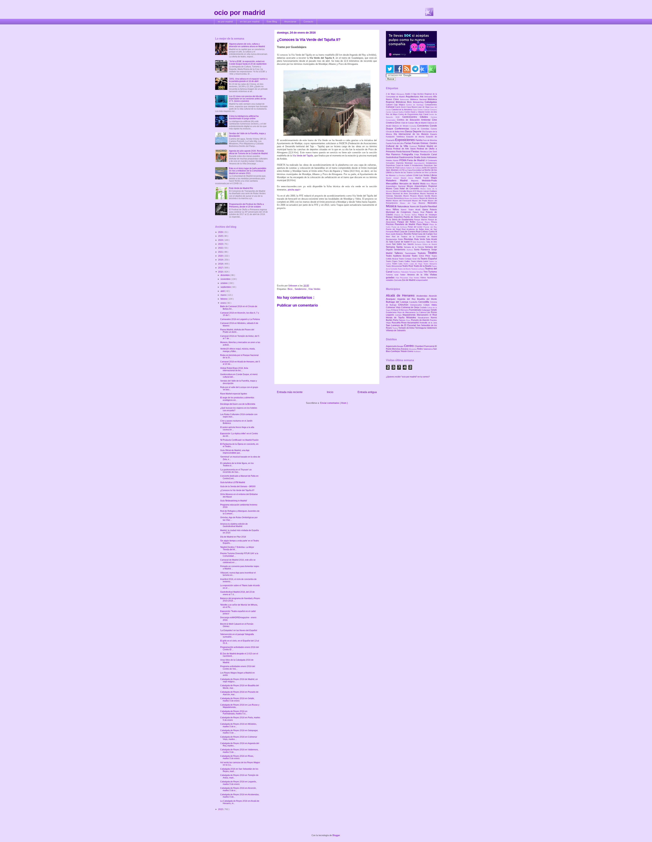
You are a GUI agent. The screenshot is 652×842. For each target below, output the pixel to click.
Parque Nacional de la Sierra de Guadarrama (411, 218)
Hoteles (389, 160)
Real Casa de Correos (405, 231)
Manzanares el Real (427, 315)
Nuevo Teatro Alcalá (411, 210)
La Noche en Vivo (421, 172)
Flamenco (396, 154)
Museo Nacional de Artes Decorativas (403, 193)
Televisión (405, 272)
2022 (220, 248)
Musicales (432, 203)
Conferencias (403, 128)
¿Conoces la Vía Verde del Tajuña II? (237, 490)
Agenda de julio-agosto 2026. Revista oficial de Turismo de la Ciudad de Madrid (248, 152)
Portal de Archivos (400, 227)
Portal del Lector (415, 227)
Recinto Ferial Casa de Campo (418, 234)
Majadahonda (410, 315)
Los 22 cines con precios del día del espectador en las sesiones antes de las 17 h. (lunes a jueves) (247, 98)
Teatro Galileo (404, 261)
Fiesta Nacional (403, 151)
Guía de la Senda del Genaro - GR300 (238, 486)
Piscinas (390, 224)
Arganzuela (391, 346)
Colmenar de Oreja (410, 307)
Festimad (414, 146)
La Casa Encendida (413, 170)
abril (223, 291)
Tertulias (419, 272)
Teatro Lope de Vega (413, 264)
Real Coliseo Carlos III (426, 231)
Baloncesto (405, 99)
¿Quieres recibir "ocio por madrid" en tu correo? (408, 377)
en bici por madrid (249, 21)
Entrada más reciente (290, 392)
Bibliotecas (401, 102)
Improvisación (420, 163)
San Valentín (409, 244)
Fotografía (408, 154)
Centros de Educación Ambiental (414, 120)
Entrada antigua (367, 392)
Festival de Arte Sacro (405, 149)
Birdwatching (419, 102)
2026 (220, 232)
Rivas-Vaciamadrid (410, 322)
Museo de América (411, 198)
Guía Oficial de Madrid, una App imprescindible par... (234, 451)
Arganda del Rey (407, 299)
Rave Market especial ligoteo (233, 394)
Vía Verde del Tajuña (303, 155)
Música (391, 206)
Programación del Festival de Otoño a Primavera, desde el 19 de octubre (246, 205)
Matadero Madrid (398, 180)
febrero (224, 299)
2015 (220, 809)
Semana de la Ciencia (414, 247)
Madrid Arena (408, 178)
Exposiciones (405, 140)
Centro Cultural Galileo (395, 112)
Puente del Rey (430, 227)
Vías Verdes (314, 289)
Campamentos (431, 105)
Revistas (409, 239)
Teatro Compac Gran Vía (410, 259)
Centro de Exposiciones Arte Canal (413, 114)
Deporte (417, 131)
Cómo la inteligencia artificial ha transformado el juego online (244, 117)
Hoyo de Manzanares (406, 312)
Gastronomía (406, 157)
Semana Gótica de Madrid (426, 244)
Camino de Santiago (415, 105)
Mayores (416, 181)
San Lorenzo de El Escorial (401, 325)
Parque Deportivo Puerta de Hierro (403, 217)
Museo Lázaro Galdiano (427, 191)
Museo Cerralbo (400, 191)
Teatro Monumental (394, 266)
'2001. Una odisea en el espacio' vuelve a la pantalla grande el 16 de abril (248, 80)
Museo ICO (412, 191)
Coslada (423, 307)
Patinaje (421, 222)
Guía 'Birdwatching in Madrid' (233, 501)
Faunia (389, 143)
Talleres (399, 253)
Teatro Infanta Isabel (420, 261)
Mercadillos (392, 183)
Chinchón (404, 304)
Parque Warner (421, 220)
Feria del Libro (398, 143)
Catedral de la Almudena (402, 110)
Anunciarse (290, 21)
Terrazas (412, 272)
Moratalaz (413, 349)
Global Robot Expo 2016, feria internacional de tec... (234, 369)
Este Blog (272, 21)
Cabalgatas (431, 102)
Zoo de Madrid (409, 280)
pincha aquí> (294, 189)
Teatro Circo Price (422, 256)
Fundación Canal (428, 154)
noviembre (226, 279)
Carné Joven (400, 107)
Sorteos (410, 250)
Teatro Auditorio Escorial (399, 256)
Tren (425, 272)
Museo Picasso (410, 196)
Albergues (400, 94)
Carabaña (413, 302)
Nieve (389, 210)
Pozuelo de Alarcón (420, 320)
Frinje (417, 154)
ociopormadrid (422, 280)
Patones (402, 320)
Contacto (308, 21)
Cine (434, 119)
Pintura (434, 222)
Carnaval (390, 107)
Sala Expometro (419, 242)
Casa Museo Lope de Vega (418, 107)
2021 (220, 252)
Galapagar (426, 310)
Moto (428, 184)
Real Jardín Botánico (395, 234)
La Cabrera (421, 312)
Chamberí (419, 346)
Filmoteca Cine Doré (428, 152)
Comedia (413, 126)
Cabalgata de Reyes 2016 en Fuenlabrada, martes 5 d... (233, 712)
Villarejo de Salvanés (396, 330)
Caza (415, 110)
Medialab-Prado (429, 180)
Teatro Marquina (430, 264)
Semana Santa (395, 247)
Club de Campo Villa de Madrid (414, 123)
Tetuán (404, 351)
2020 (220, 256)
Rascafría (396, 322)
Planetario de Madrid (405, 224)
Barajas (400, 346)
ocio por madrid (239, 12)
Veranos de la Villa (418, 274)
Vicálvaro (417, 351)
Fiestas (415, 151)
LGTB (402, 170)
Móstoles (412, 317)
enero (224, 303)
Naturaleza (403, 206)
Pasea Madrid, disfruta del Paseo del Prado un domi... (237, 330)
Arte (422, 96)
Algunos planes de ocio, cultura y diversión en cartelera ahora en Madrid (247, 45)
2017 (220, 268)
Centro (409, 346)
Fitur (388, 154)
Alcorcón (433, 296)
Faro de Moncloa (430, 140)
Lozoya (399, 315)
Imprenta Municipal (405, 163)
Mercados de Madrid (409, 183)
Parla (396, 320)
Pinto (408, 320)
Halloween (432, 157)
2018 (220, 264)
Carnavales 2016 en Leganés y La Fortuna (240, 319)
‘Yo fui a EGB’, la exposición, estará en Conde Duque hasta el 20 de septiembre (248, 62)
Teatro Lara (397, 264)
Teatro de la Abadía (423, 266)
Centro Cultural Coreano (427, 110)
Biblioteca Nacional (419, 99)
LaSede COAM (412, 175)
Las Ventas (424, 175)
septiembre (226, 287)
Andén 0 (409, 94)
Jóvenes (395, 170)
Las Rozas (432, 312)
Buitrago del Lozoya (397, 301)
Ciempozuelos (416, 305)
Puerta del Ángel (394, 229)
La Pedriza (401, 175)
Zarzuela (398, 280)
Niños (397, 209)
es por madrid (225, 21)
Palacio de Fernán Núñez (406, 215)
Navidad (432, 206)
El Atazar (395, 310)
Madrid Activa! (393, 178)
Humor (396, 160)
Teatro (432, 252)
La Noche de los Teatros (402, 172)
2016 (220, 272)
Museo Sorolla (424, 196)
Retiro (401, 239)
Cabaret (390, 105)
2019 (220, 260)
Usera (410, 351)
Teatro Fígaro (392, 261)
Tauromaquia (411, 253)
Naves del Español (419, 206)
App (415, 94)
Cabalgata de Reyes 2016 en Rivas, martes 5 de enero (237, 757)
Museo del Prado (420, 201)
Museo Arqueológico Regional (422, 186)
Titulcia (395, 328)
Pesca (428, 222)
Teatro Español (429, 258)
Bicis (290, 289)
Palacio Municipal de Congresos (411, 210)
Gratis (417, 157)
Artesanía (428, 97)
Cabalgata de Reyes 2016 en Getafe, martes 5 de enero (237, 699)
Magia (434, 178)
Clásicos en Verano (400, 126)
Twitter (403, 275)
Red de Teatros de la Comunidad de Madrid (414, 237)
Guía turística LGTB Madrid (232, 482)
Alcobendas (422, 296)
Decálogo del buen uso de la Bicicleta (237, 404)
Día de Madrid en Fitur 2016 (233, 537)
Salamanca (428, 349)
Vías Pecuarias (402, 278)
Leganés (390, 315)
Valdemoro (432, 328)
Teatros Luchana (418, 269)
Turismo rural (393, 275)
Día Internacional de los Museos (412, 134)
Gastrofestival (392, 157)
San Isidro (397, 244)
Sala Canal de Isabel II (400, 242)
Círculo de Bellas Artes (395, 132)
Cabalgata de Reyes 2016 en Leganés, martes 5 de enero (238, 782)
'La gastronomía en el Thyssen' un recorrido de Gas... (236, 470)
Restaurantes (392, 239)
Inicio (330, 392)
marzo (224, 295)
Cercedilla (424, 301)
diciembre (225, 275)
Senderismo (301, 289)
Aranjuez (391, 299)
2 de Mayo (391, 94)
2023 (220, 244)
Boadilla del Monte (427, 299)
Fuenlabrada (415, 310)
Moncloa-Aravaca (400, 349)
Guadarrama (391, 312)
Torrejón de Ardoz (406, 328)
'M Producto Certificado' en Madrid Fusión (239, 440)
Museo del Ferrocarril (402, 201)
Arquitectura (413, 96)
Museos (423, 203)
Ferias (408, 143)
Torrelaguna (421, 328)
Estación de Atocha (416, 137)
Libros (433, 175)
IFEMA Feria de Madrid (412, 160)
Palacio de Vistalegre (427, 215)
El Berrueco (404, 310)
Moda (423, 183)
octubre (224, 283)
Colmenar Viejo (393, 307)
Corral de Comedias (421, 129)
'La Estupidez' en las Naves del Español (238, 630)
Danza (409, 131)
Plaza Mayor (422, 224)
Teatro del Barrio (404, 269)
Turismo (432, 271)
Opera (426, 209)
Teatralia (423, 253)
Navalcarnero (424, 318)
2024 (220, 240)
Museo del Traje (409, 203)
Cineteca (390, 123)
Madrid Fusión (423, 178)
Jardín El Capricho (429, 168)
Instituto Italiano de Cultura (410, 168)
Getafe (434, 310)
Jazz (388, 170)
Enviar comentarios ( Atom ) (334, 403)
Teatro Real (407, 266)
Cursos (434, 129)
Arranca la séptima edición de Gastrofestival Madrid (234, 525)
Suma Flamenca (422, 249)
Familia (419, 140)
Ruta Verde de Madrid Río (241, 188)
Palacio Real (419, 212)
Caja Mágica (400, 105)
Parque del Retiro (407, 222)
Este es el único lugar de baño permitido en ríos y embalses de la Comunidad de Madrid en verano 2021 (247, 170)
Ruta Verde (420, 239)
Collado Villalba (430, 305)
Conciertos (423, 125)
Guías (424, 157)
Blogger (336, 835)
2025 (220, 236)
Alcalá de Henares (401, 295)
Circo (398, 122)
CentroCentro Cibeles (416, 116)
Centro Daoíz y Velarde (414, 112)
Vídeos (423, 278)
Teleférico (397, 272)
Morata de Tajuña (396, 317)
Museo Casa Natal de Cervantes (403, 188)
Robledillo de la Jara (428, 323)
